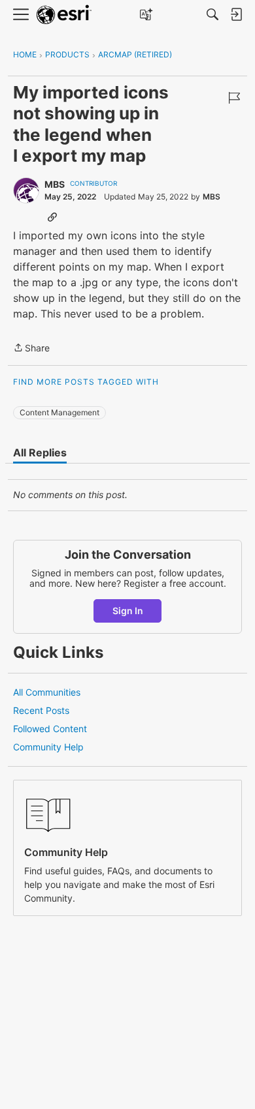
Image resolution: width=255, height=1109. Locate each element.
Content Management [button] (59, 412)
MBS (54, 184)
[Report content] (234, 98)
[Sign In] (236, 14)
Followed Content (50, 728)
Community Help (48, 746)
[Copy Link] (52, 216)
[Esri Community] (64, 14)
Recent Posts (41, 710)
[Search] (212, 14)
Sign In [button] (127, 610)
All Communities (46, 692)
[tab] (40, 452)
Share (31, 348)
